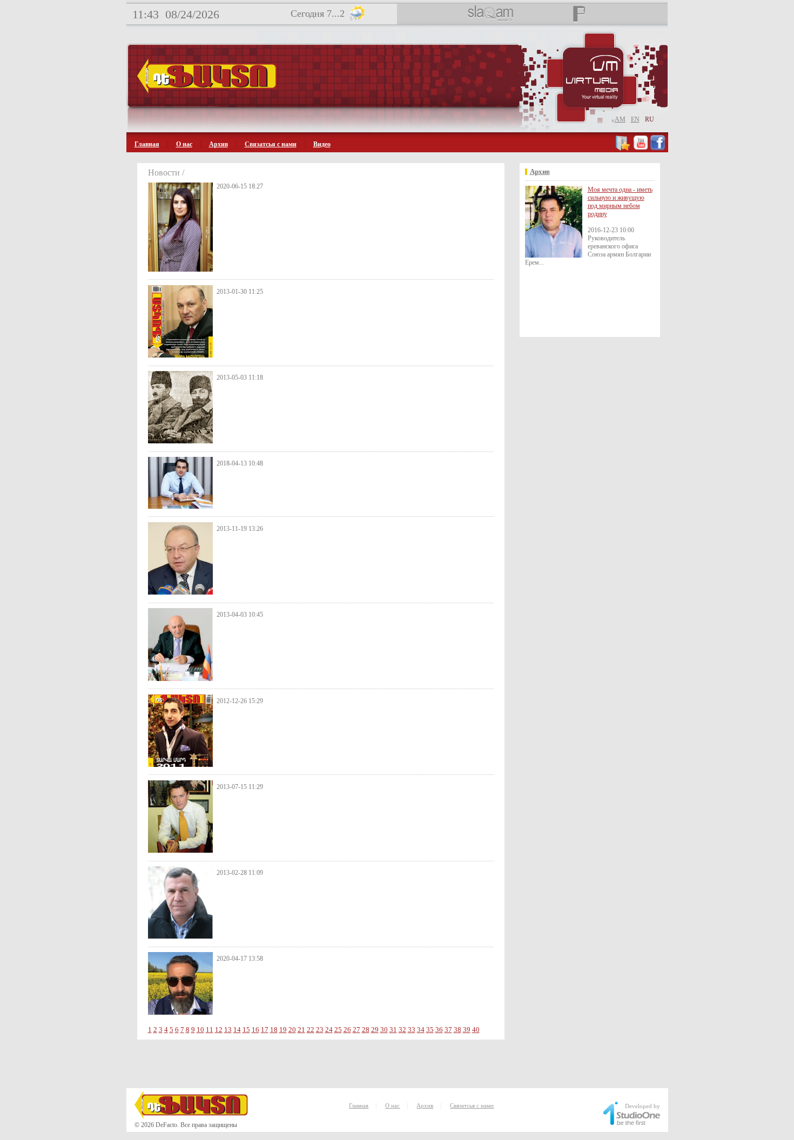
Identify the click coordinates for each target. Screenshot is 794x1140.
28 (365, 1030)
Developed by (642, 1106)
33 (411, 1030)
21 (301, 1030)
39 (466, 1030)
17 (264, 1030)
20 (292, 1030)
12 (219, 1030)
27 (356, 1030)
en (635, 119)
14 (237, 1030)
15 (246, 1030)
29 (375, 1030)
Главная (146, 144)
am (620, 119)
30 (384, 1030)
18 (274, 1030)
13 (228, 1030)
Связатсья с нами (271, 144)
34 (421, 1030)
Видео (322, 144)
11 (209, 1030)
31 (393, 1030)
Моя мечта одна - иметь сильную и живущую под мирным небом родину (620, 202)
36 (439, 1030)
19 (283, 1030)
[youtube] (640, 148)
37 (448, 1030)
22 (310, 1030)
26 (347, 1030)
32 (402, 1030)
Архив (218, 144)
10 (200, 1030)
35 (430, 1030)
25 (338, 1030)
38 (457, 1030)
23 (320, 1030)
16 (255, 1030)
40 (476, 1030)
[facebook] (657, 148)
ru (649, 119)
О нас (184, 144)
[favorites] (623, 148)
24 (329, 1030)
